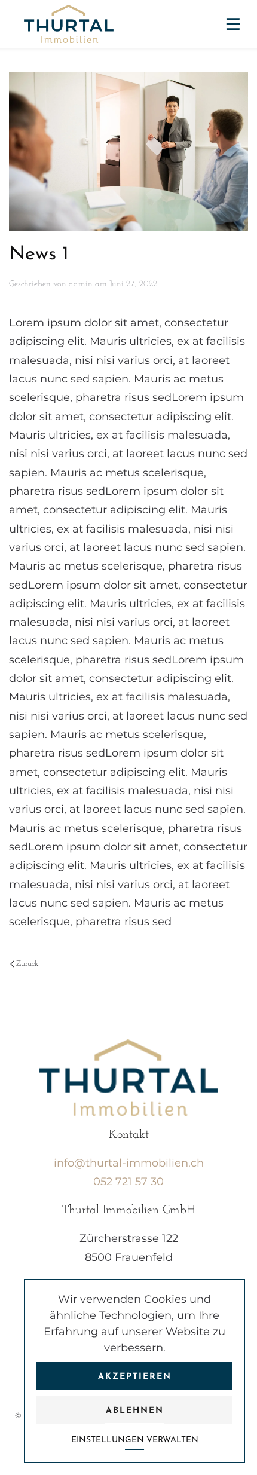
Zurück (27, 964)
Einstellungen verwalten (134, 1440)
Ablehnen (135, 1410)
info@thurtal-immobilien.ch (129, 1163)
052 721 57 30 (128, 1181)
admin (81, 284)
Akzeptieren (135, 1376)
